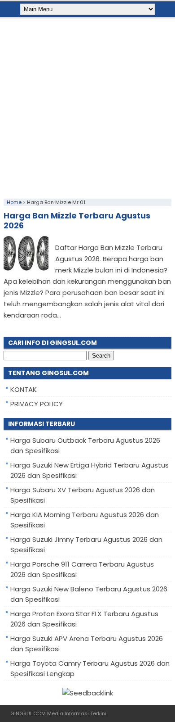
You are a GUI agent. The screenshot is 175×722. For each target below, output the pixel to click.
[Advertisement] (87, 106)
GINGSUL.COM (28, 713)
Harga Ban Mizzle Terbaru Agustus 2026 (77, 220)
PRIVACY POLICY (36, 404)
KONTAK (23, 389)
